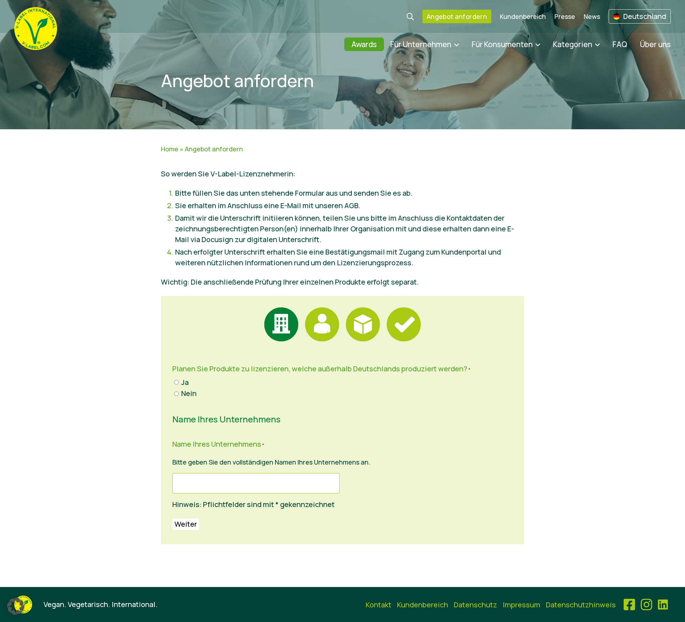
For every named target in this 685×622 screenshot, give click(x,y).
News (592, 16)
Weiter (185, 524)
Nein (189, 393)
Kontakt (378, 605)
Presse (564, 16)
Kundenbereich (523, 16)
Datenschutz (475, 605)
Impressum (521, 605)
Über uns (655, 44)
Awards (364, 44)
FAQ (620, 44)
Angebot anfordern (457, 16)
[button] (15, 606)
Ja (185, 382)
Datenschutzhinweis (581, 605)
